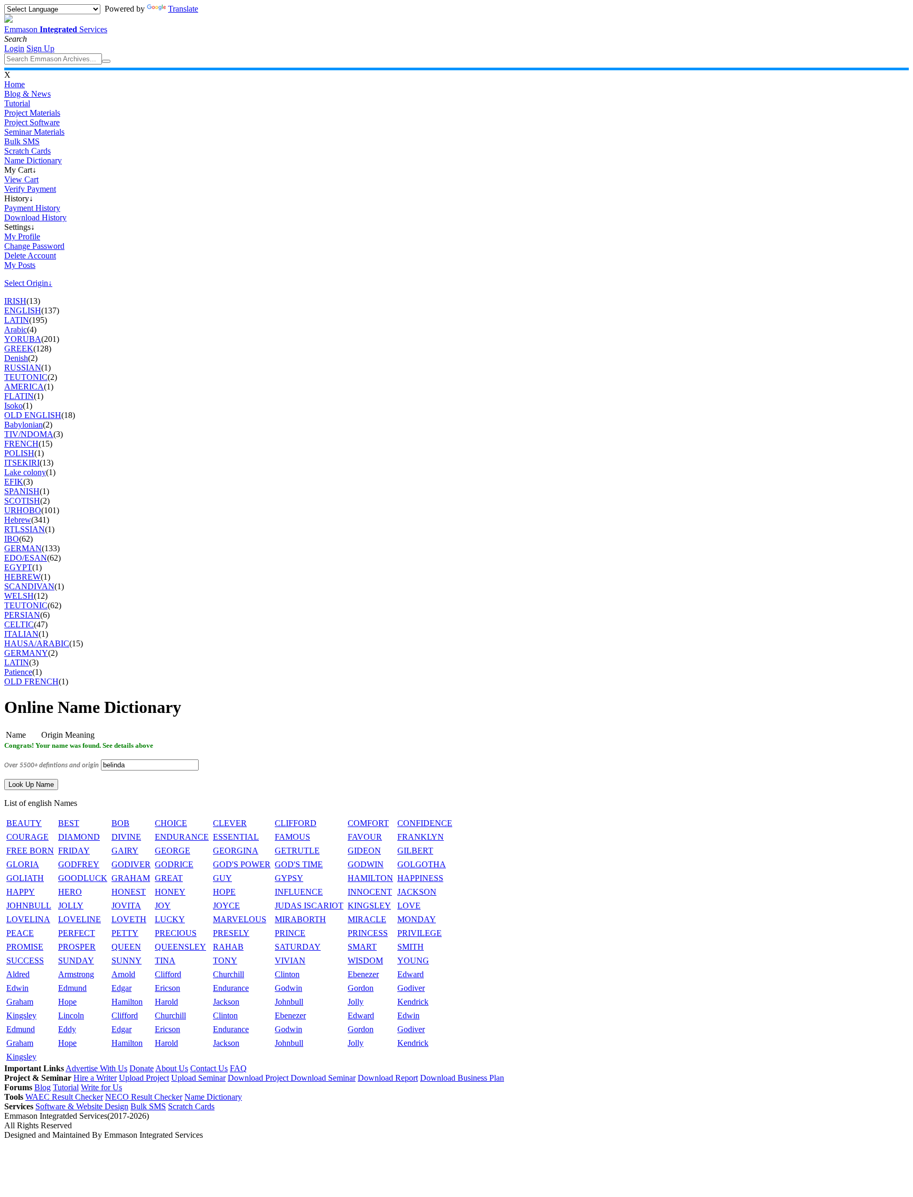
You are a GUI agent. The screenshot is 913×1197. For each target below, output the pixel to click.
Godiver (411, 987)
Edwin (17, 987)
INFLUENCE (299, 891)
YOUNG (413, 960)
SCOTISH (22, 500)
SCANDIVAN (29, 586)
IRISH (15, 300)
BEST (68, 823)
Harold (166, 1001)
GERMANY (26, 652)
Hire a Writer (95, 1077)
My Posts (19, 265)
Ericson (167, 987)
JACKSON (416, 891)
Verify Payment (30, 188)
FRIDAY (74, 850)
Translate (183, 8)
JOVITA (126, 905)
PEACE (20, 933)
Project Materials (32, 112)
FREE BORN (30, 850)
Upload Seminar (198, 1077)
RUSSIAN (22, 367)
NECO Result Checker (143, 1096)
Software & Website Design (81, 1106)
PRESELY (231, 933)
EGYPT (18, 567)
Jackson (226, 1001)
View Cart (21, 179)
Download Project (259, 1077)
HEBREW (22, 576)
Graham (19, 1001)
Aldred (18, 974)
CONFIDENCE (424, 823)
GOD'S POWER (242, 864)
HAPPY (20, 891)
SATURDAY (298, 946)
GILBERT (415, 850)
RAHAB (228, 946)
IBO (11, 538)
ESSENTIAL (236, 836)
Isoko (13, 405)
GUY (222, 878)
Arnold (123, 974)
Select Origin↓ (28, 283)
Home (14, 84)
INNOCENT (370, 891)
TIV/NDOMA (28, 434)
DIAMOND (79, 836)
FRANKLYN (420, 836)
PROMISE (24, 946)
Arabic (15, 329)
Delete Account (30, 255)
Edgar (121, 987)
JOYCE (226, 905)
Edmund (72, 987)
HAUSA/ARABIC (36, 643)
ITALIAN (21, 633)
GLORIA (22, 864)
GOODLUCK (82, 878)
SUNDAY (76, 960)
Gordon (361, 987)
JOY (163, 905)
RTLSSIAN (24, 529)
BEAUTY (24, 823)
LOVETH (128, 919)
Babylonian (23, 424)
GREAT (169, 878)
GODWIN (366, 864)
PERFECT (76, 933)
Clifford (168, 974)
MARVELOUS (239, 919)
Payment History (32, 207)
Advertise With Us (96, 1068)
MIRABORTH (300, 919)
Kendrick (412, 1001)
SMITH (410, 946)
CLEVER (230, 823)
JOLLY (70, 905)
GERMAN (23, 548)
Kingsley (21, 1015)
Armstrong (76, 974)
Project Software (32, 122)
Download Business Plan (462, 1077)
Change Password (34, 246)
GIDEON (364, 850)
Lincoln (71, 1015)
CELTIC (19, 624)
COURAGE (27, 836)
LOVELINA (28, 919)
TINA (165, 960)
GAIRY (124, 850)
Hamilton (127, 1001)
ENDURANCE (182, 836)
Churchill (228, 974)
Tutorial (17, 103)
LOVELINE (79, 919)
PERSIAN (22, 614)
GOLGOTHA (421, 864)
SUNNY (126, 960)
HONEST (128, 891)
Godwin (288, 987)
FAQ (238, 1068)
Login (14, 48)
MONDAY (416, 919)
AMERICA (24, 386)
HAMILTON (370, 878)
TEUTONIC (26, 377)
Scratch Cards (27, 150)
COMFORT (368, 823)
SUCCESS (25, 960)
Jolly (356, 1001)
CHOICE (171, 823)
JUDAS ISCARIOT (309, 905)
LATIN (16, 320)
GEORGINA (235, 850)
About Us (171, 1068)
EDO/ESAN (25, 557)
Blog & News (27, 93)
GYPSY (289, 878)
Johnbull (289, 1001)
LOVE (409, 905)
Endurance (231, 987)
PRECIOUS (176, 933)
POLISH (19, 453)
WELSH (19, 595)
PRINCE (290, 933)
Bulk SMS (22, 141)
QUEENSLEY (180, 946)
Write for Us (101, 1087)
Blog (42, 1087)
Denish (16, 358)
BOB (120, 823)
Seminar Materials (34, 131)
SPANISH (22, 491)
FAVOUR (365, 836)
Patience (18, 671)
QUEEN (126, 946)
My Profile (22, 236)
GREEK (18, 348)
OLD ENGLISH (32, 415)
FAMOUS (292, 836)
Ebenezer (363, 974)
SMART (362, 946)
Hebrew (17, 519)
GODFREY (78, 864)
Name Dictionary (33, 160)
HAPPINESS (420, 878)
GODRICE (174, 864)
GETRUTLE (297, 850)
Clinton (287, 974)
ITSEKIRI (22, 462)
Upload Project (144, 1077)
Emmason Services (55, 29)
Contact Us (209, 1068)
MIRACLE (367, 919)
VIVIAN (290, 960)
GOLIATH (25, 878)
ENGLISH (22, 310)
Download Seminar (323, 1077)
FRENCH (21, 443)
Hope (67, 1001)
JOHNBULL (28, 905)
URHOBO (22, 510)
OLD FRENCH (31, 681)
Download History (35, 217)
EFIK (13, 481)
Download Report (388, 1077)
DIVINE (126, 836)
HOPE (224, 891)
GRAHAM (130, 878)
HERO (70, 891)
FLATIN (19, 396)
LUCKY (170, 919)
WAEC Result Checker (64, 1096)
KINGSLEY (369, 905)
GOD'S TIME (299, 864)
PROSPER (77, 946)
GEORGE (172, 850)
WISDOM (365, 960)
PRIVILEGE (419, 933)
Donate (141, 1068)
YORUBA (22, 339)
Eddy (67, 1029)
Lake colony (25, 472)
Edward (410, 974)
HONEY (170, 891)
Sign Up (40, 48)
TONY (225, 960)
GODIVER (131, 864)
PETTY (124, 933)
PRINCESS (368, 933)
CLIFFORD (295, 823)
